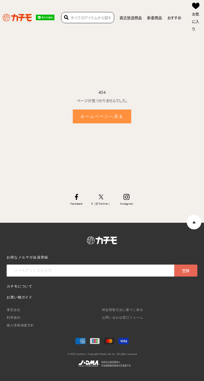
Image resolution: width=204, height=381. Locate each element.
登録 (185, 270)
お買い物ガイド (19, 297)
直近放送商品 (131, 17)
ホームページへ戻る (102, 116)
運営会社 (13, 310)
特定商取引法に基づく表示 (122, 310)
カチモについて (19, 286)
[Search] (66, 17)
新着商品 (154, 17)
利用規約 (13, 317)
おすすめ (174, 17)
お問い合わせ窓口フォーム (122, 317)
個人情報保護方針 (20, 325)
